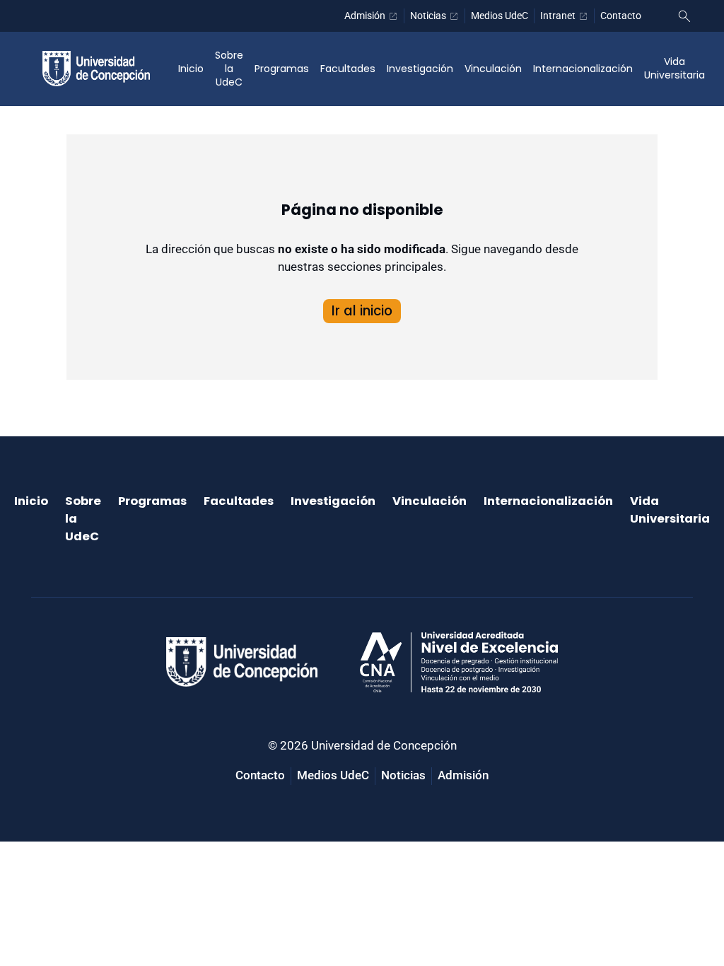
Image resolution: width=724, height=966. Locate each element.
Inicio (191, 69)
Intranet (558, 15)
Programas (282, 69)
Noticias (428, 15)
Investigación (420, 69)
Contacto (620, 15)
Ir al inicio (362, 311)
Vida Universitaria (674, 68)
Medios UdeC (499, 15)
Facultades (347, 69)
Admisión (364, 15)
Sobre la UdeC (229, 68)
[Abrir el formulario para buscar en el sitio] (684, 16)
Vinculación (493, 69)
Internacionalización (583, 69)
